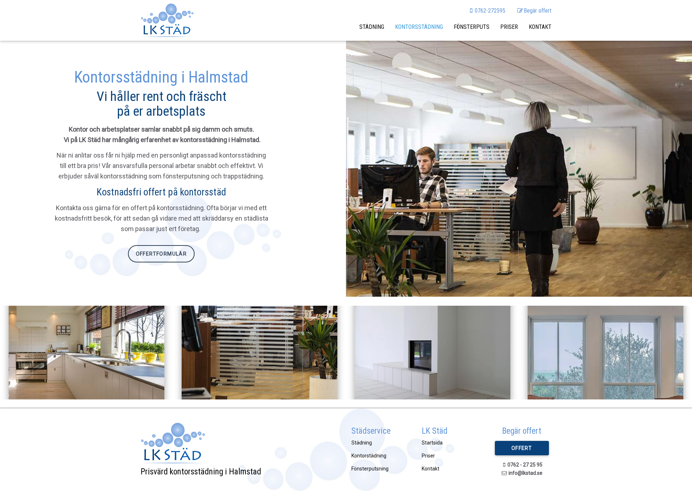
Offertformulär (161, 254)
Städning (371, 26)
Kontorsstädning (419, 26)
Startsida (432, 443)
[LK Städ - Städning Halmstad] (167, 20)
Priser (509, 26)
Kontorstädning (368, 456)
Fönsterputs (471, 26)
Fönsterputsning (370, 469)
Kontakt (540, 26)
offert (521, 448)
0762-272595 (490, 10)
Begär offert (537, 10)
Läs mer (86, 372)
